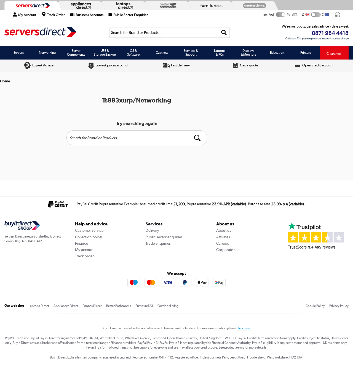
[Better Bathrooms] (166, 5)
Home (5, 81)
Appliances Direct (66, 306)
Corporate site (227, 249)
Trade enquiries (158, 243)
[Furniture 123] (210, 5)
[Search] (224, 32)
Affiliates (223, 237)
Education (277, 53)
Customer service (89, 230)
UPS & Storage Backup (105, 52)
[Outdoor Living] (253, 5)
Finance (81, 243)
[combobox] (170, 32)
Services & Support (191, 52)
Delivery (152, 230)
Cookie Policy (315, 306)
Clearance (334, 54)
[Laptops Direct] (123, 5)
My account (85, 249)
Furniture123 (144, 306)
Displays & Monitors (248, 52)
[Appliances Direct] (80, 5)
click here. (244, 328)
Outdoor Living (167, 306)
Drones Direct (92, 306)
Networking (47, 53)
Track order (84, 256)
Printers (305, 53)
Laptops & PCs (219, 52)
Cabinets (162, 53)
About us (223, 230)
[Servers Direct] (32, 5)
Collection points (89, 237)
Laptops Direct (39, 306)
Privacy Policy (339, 306)
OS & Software (133, 52)
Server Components (76, 52)
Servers (19, 53)
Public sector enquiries (164, 237)
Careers (222, 243)
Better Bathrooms (118, 306)
